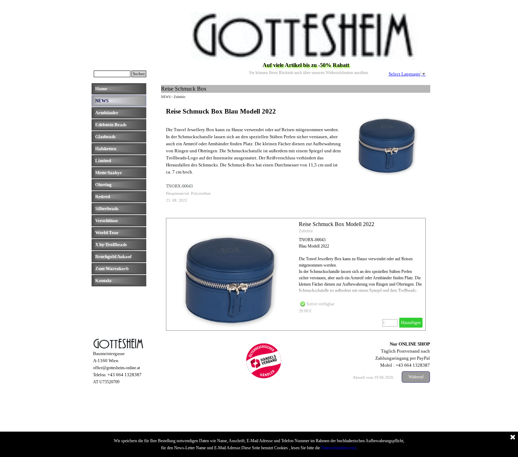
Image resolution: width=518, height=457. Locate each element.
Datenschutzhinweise (338, 447)
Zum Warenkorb (112, 268)
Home (101, 88)
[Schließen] (512, 437)
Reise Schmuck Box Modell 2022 (336, 224)
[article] (296, 274)
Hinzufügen (411, 322)
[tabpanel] (296, 155)
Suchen (139, 74)
